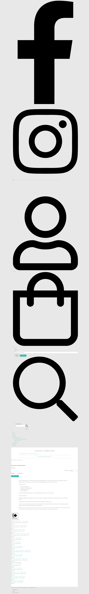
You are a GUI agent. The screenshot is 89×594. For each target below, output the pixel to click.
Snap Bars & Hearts (24, 453)
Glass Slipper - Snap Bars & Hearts (16, 547)
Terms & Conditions (18, 440)
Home (14, 432)
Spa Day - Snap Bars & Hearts (15, 543)
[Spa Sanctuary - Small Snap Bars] (16, 462)
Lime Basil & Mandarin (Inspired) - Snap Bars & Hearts (19, 522)
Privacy (16, 441)
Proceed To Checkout (47, 456)
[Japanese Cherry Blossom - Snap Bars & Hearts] (19, 525)
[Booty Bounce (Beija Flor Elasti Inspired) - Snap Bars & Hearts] (21, 550)
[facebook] (45, 103)
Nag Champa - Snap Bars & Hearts (16, 569)
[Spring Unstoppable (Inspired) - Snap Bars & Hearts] (19, 558)
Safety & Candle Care (16, 437)
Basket (17, 355)
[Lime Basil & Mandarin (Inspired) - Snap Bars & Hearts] (20, 521)
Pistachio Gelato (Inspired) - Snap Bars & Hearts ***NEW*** (20, 535)
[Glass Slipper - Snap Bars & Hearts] (17, 546)
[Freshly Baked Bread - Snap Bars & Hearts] (18, 529)
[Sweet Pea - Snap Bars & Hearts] (16, 537)
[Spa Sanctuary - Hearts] (19, 462)
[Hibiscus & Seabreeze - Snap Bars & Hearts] (18, 576)
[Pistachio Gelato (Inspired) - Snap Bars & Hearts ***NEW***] (20, 533)
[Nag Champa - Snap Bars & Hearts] (17, 568)
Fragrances (14, 443)
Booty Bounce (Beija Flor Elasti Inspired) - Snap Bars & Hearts (20, 551)
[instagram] (45, 178)
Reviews (14, 436)
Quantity (12, 473)
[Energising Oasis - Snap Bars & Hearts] (17, 580)
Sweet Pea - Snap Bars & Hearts (16, 539)
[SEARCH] (26, 426)
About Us (14, 434)
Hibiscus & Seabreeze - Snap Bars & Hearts (18, 577)
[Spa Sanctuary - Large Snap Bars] (12, 462)
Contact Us (14, 444)
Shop (14, 433)
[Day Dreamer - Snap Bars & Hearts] (17, 554)
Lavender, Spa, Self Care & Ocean (33, 453)
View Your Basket (40, 456)
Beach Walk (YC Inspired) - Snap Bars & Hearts (18, 573)
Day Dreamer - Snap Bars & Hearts (16, 555)
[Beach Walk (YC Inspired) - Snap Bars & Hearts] (18, 572)
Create (35, 587)
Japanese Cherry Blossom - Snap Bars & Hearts (18, 526)
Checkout (23, 355)
